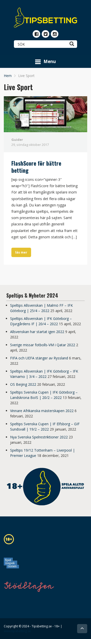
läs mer (21, 252)
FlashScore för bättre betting (36, 166)
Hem (8, 75)
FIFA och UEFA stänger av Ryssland (39, 358)
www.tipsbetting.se (17, 631)
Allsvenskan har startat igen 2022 (37, 331)
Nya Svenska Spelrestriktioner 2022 (39, 437)
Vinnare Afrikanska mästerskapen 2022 (42, 410)
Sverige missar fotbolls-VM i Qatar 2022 (42, 344)
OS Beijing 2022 (23, 384)
